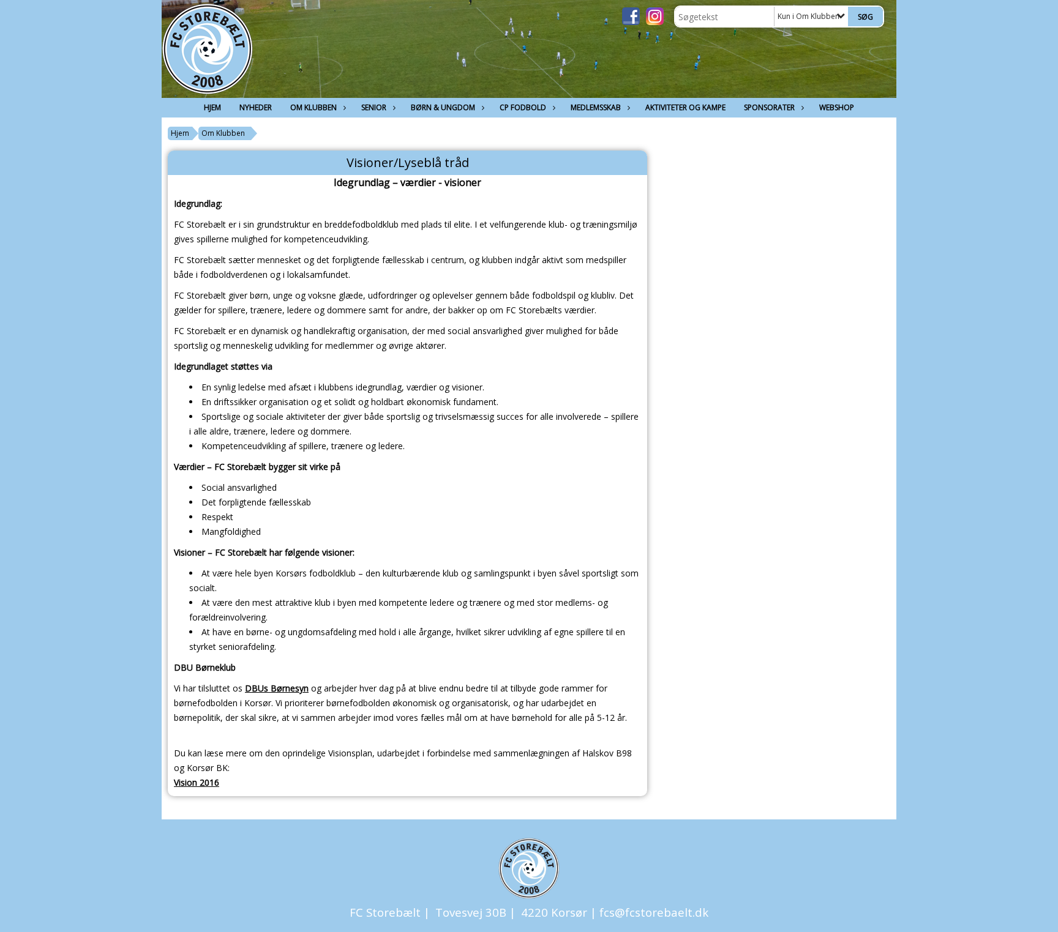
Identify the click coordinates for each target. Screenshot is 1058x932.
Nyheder (255, 107)
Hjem (212, 107)
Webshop (836, 107)
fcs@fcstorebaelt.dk (653, 912)
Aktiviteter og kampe (685, 107)
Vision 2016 (196, 782)
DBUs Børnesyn (277, 688)
